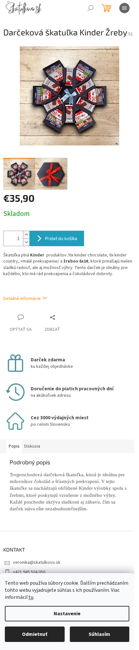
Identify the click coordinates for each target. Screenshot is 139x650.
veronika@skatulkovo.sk (36, 562)
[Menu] (124, 8)
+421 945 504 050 (29, 572)
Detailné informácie (22, 298)
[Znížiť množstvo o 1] (26, 242)
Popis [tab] (14, 446)
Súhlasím (99, 634)
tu (30, 597)
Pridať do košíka (61, 238)
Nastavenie (67, 613)
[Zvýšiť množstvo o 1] (26, 234)
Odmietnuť (34, 634)
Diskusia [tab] (32, 446)
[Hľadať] (90, 8)
